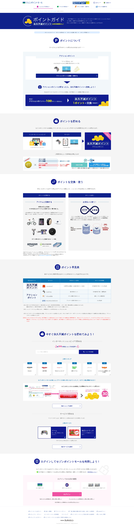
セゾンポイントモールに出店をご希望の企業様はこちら (58, 517)
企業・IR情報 (48, 511)
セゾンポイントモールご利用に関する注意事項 (83, 514)
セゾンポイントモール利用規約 (51, 514)
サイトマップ (65, 514)
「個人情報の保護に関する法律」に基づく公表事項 (82, 511)
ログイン (97, 2)
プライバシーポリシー (60, 511)
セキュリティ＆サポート (35, 517)
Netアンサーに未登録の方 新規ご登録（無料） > (51, 499)
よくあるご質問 (101, 514)
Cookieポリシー (101, 511)
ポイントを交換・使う (72, 32)
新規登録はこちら (92, 472)
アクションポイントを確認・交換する (67, 76)
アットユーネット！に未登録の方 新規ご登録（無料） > (81, 499)
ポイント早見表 (84, 32)
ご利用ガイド (108, 2)
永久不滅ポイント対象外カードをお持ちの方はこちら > (67, 502)
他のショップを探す (67, 406)
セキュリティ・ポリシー (35, 514)
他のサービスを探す (67, 446)
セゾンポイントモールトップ (39, 11)
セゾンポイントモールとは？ (51, 11)
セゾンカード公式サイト (35, 511)
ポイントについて (49, 32)
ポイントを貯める (60, 32)
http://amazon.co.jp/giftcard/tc (45, 255)
